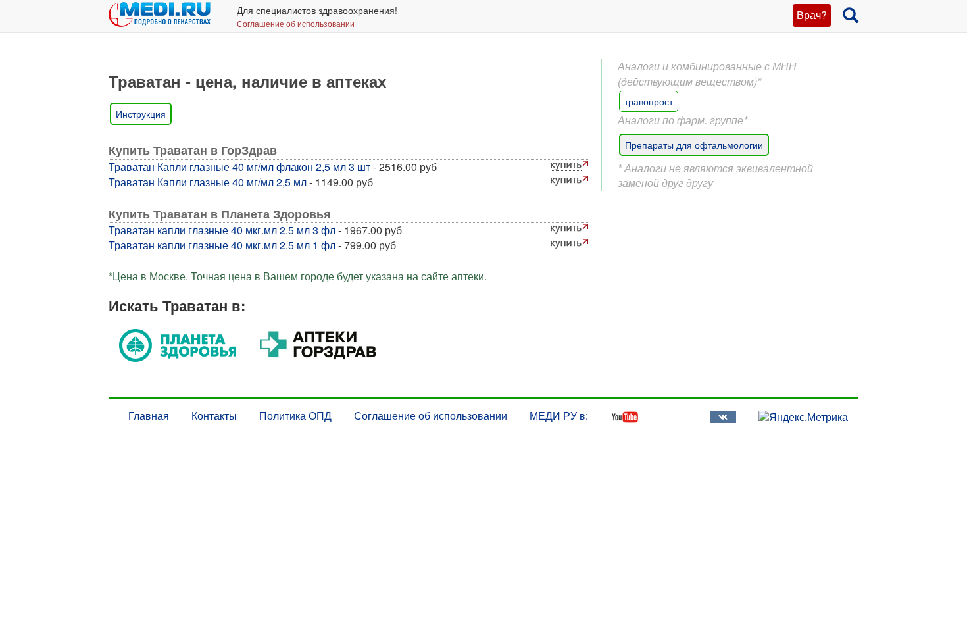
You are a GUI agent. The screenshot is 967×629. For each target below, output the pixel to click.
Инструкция (141, 113)
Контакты (214, 415)
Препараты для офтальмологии (694, 144)
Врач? (812, 14)
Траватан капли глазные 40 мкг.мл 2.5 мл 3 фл (222, 230)
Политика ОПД (295, 415)
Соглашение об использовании (296, 23)
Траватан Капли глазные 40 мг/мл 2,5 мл (208, 181)
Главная (148, 415)
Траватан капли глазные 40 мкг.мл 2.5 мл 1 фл (222, 245)
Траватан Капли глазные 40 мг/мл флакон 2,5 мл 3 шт (239, 166)
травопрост (648, 101)
